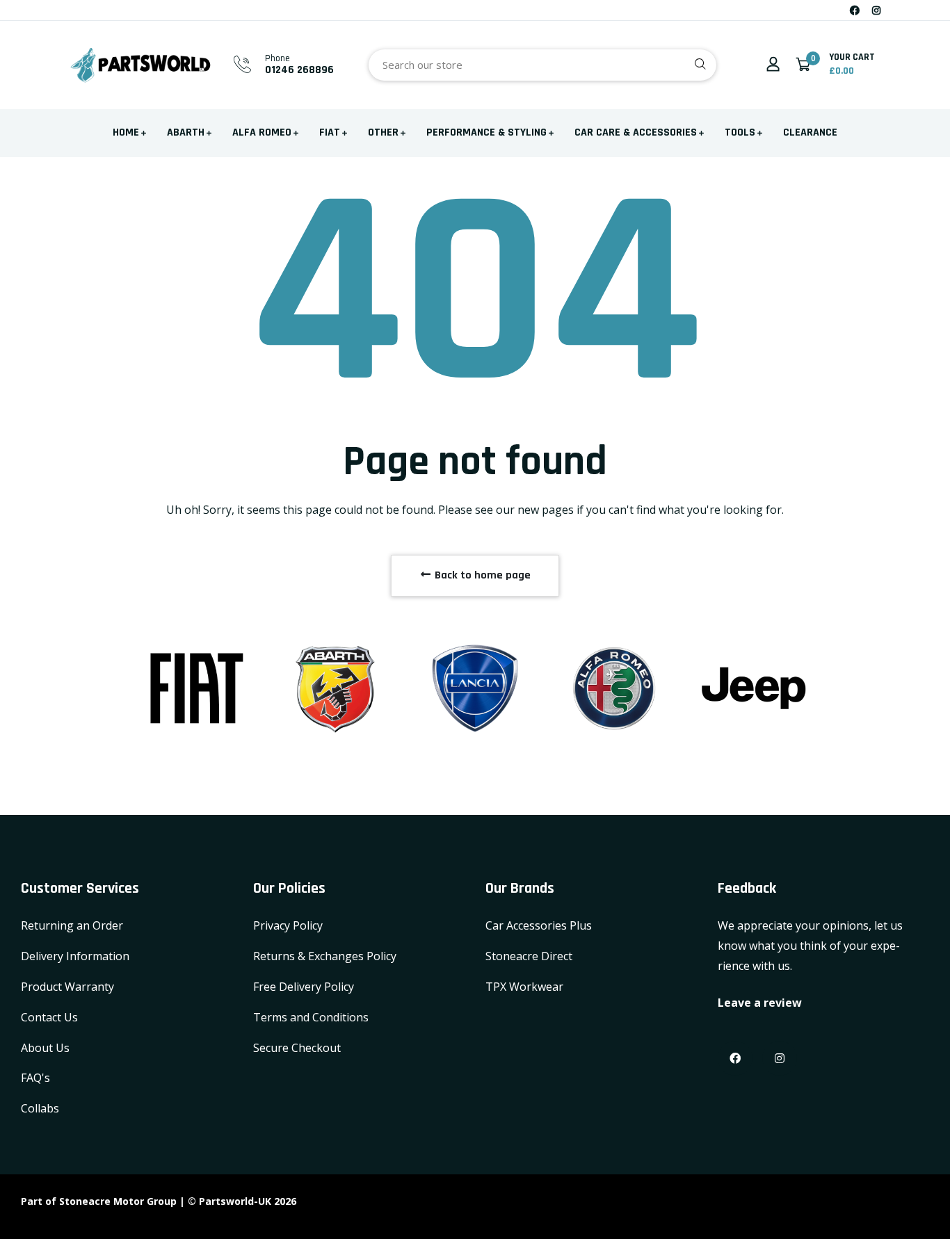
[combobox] (542, 65)
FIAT (329, 132)
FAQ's (35, 1077)
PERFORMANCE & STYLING (486, 132)
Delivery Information (75, 956)
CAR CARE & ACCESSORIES (635, 132)
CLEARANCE (810, 132)
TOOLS (740, 132)
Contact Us (49, 1017)
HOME (126, 132)
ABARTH (185, 132)
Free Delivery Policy (303, 986)
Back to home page (481, 575)
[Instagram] (876, 10)
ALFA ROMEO (261, 132)
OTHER (383, 132)
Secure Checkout (297, 1047)
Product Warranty (67, 986)
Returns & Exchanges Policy (324, 956)
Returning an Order (72, 925)
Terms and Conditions (311, 1017)
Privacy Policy (288, 925)
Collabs (40, 1108)
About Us (45, 1047)
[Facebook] (854, 10)
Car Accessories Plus (538, 925)
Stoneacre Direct (528, 956)
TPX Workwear (524, 986)
